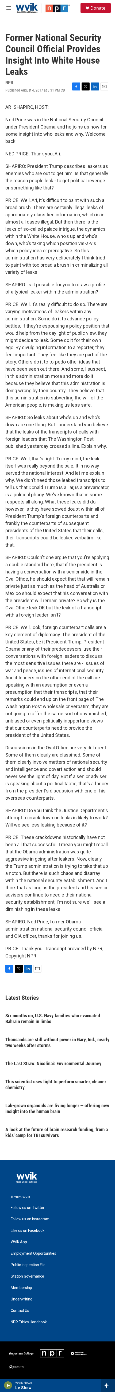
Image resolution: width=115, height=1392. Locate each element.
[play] (8, 1385)
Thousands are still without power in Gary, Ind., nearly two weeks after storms (57, 1042)
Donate (97, 8)
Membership (21, 1288)
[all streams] (108, 1385)
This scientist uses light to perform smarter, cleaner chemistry (55, 1084)
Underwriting (21, 1299)
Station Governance (27, 1276)
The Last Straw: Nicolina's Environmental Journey (53, 1063)
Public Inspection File (28, 1265)
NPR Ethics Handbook (29, 1322)
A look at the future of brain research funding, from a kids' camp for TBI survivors (56, 1132)
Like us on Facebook (27, 1231)
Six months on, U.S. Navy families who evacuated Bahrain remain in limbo (52, 1018)
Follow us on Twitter (27, 1208)
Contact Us (20, 1311)
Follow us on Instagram (30, 1219)
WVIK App (19, 1242)
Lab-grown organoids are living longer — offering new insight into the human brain (57, 1108)
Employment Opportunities (33, 1253)
